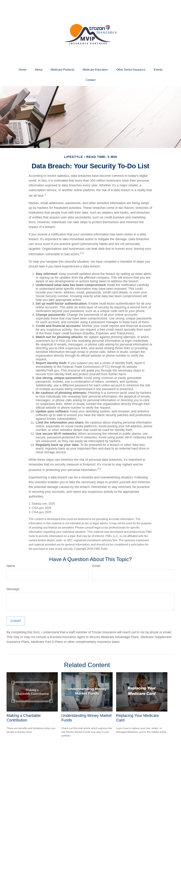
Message (13, 589)
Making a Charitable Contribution (24, 717)
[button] (22, 70)
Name (11, 566)
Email (96, 566)
